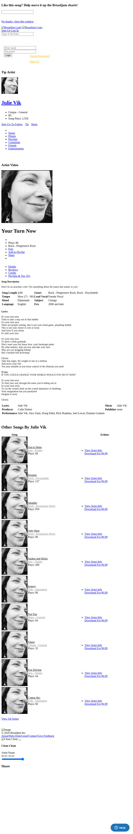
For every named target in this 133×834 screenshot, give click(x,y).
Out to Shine (35, 447)
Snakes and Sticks (38, 558)
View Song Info (93, 450)
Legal (24, 735)
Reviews (13, 269)
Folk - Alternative (37, 589)
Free (10, 249)
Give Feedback (46, 735)
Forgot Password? (40, 56)
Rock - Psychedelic (38, 478)
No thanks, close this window (17, 21)
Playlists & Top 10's (19, 275)
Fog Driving (34, 669)
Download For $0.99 (96, 453)
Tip (27, 124)
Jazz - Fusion (35, 450)
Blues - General (36, 617)
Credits (12, 272)
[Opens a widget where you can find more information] (120, 828)
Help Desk (15, 735)
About (4, 735)
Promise (32, 475)
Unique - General (37, 645)
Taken (31, 642)
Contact (32, 735)
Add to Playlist (16, 252)
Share (34, 124)
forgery (32, 586)
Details (12, 266)
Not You (32, 614)
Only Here (33, 530)
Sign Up (34, 61)
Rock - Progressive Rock (41, 506)
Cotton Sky (34, 697)
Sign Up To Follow (12, 124)
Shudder (32, 502)
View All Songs (10, 718)
